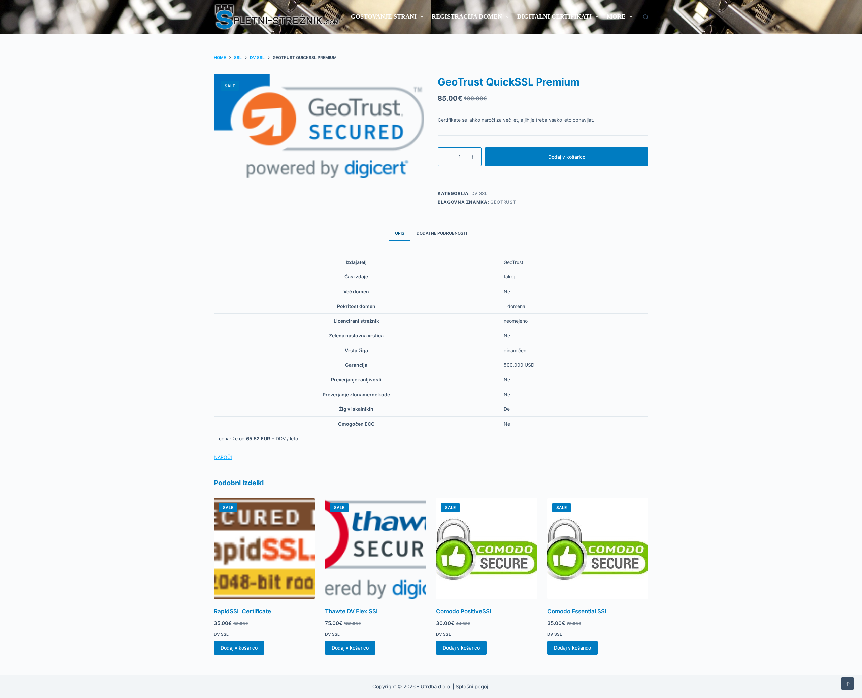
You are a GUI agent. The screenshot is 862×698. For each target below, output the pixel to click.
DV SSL (479, 193)
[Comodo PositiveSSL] (486, 548)
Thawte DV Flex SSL (352, 611)
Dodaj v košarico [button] (239, 648)
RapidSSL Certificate (242, 611)
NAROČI (223, 457)
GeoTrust (503, 202)
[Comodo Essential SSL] (597, 548)
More (616, 16)
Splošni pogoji (473, 686)
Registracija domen (467, 16)
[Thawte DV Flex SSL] (375, 548)
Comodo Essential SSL (577, 611)
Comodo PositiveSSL (464, 611)
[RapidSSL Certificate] (264, 548)
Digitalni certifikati (554, 16)
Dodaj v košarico (566, 157)
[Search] (645, 17)
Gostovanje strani (384, 16)
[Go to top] (847, 683)
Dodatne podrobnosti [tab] (442, 233)
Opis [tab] (399, 233)
